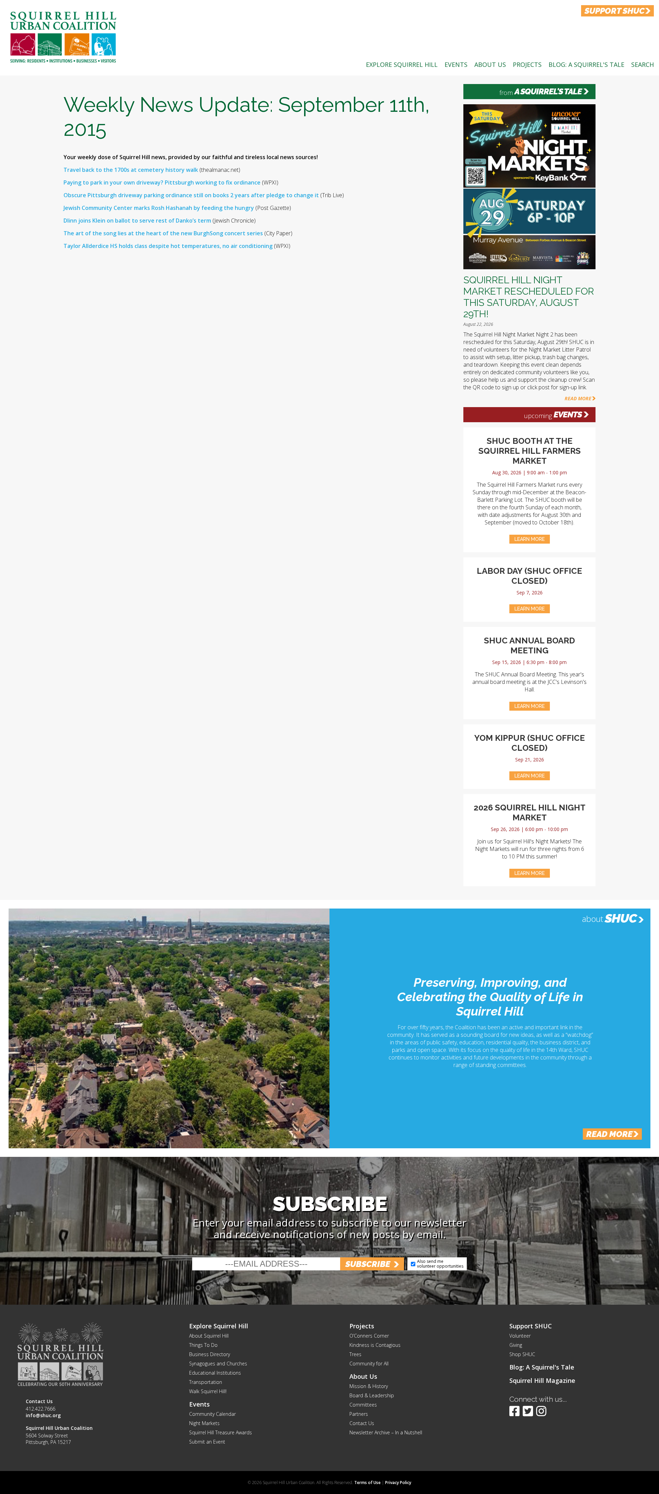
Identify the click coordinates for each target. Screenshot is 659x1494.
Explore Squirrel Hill (402, 64)
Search (642, 64)
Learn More (530, 539)
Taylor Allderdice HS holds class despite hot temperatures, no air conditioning (168, 246)
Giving (515, 1345)
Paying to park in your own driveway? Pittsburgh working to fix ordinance (162, 182)
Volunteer (520, 1335)
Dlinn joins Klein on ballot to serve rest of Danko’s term (137, 220)
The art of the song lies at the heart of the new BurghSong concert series (163, 233)
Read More (578, 398)
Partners (358, 1414)
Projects (527, 64)
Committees (363, 1404)
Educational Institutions (215, 1373)
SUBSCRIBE (367, 1264)
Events (455, 64)
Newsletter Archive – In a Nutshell (385, 1432)
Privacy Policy (398, 1482)
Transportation (205, 1382)
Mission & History (368, 1386)
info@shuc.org (43, 1415)
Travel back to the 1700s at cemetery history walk (130, 170)
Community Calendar (212, 1414)
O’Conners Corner (369, 1335)
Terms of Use (367, 1482)
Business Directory (209, 1354)
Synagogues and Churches (218, 1363)
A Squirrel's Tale (548, 91)
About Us (490, 64)
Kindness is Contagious (375, 1345)
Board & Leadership (371, 1395)
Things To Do (203, 1345)
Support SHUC (530, 1326)
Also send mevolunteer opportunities (440, 1263)
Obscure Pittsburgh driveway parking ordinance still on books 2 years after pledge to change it (191, 195)
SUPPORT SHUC (615, 11)
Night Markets (204, 1423)
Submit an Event (207, 1441)
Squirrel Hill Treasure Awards (220, 1432)
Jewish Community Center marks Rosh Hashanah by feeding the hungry (159, 208)
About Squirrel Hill (209, 1335)
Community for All (369, 1363)
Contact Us (361, 1423)
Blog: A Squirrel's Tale (586, 64)
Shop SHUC (522, 1354)
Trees (355, 1354)
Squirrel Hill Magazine (542, 1380)
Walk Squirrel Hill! (208, 1391)
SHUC (621, 918)
